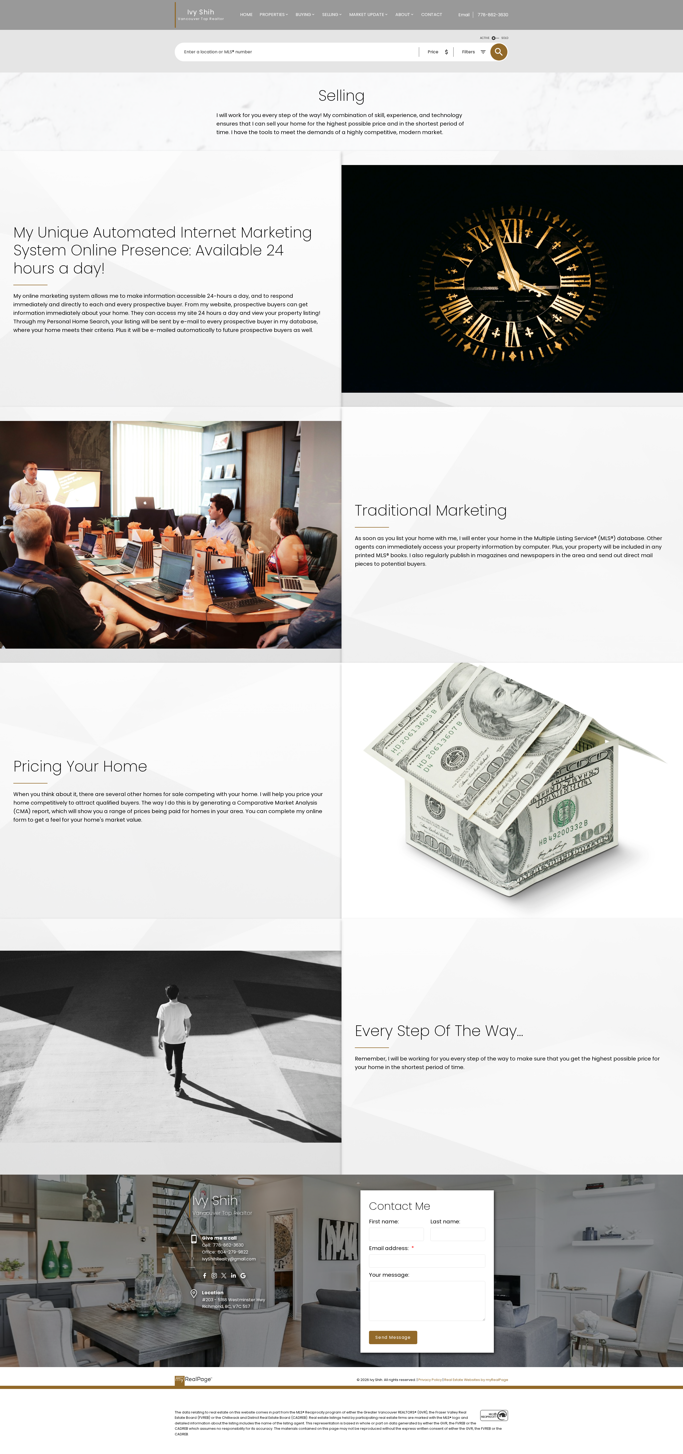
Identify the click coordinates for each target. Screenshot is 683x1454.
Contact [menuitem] (431, 14)
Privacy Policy (430, 1379)
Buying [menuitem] (303, 14)
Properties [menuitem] (272, 14)
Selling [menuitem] (330, 14)
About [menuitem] (402, 14)
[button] (204, 1275)
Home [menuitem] (246, 14)
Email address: (389, 1248)
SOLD (504, 38)
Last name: (445, 1221)
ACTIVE (485, 38)
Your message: (389, 1275)
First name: (384, 1221)
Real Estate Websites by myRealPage (476, 1379)
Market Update (366, 14)
